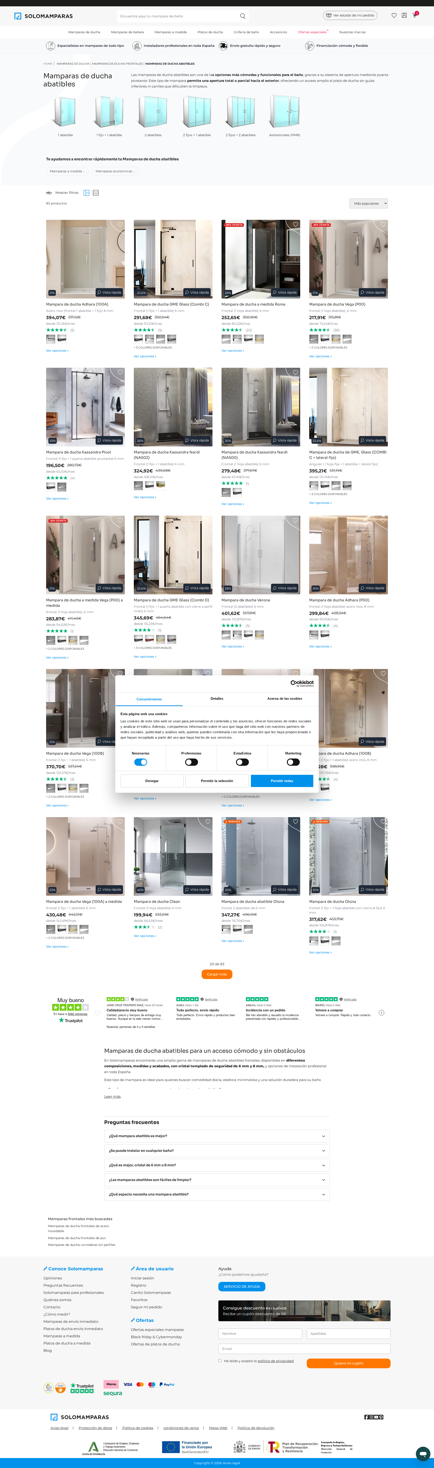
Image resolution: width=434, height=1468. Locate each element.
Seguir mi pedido (146, 1307)
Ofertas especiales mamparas (157, 1330)
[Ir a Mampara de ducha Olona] (348, 856)
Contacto (51, 1307)
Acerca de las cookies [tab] (284, 698)
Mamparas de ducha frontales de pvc (77, 1238)
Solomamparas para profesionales (73, 1292)
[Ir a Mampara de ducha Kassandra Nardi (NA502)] (173, 407)
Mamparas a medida (171, 32)
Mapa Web (218, 1428)
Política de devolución (256, 1428)
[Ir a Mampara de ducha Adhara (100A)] (85, 259)
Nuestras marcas (352, 32)
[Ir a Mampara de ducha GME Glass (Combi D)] (173, 555)
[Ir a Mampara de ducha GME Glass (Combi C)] (173, 259)
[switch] (191, 762)
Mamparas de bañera (127, 32)
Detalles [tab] (217, 698)
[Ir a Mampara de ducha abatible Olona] (261, 856)
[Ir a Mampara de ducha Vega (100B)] (85, 708)
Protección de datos (95, 1428)
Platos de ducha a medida (66, 1343)
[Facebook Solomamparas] (366, 1417)
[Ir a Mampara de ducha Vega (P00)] (348, 259)
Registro (138, 1285)
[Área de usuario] (404, 15)
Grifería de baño (246, 32)
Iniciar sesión (142, 1278)
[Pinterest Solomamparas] (381, 1417)
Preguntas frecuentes (63, 1285)
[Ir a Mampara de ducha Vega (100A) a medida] (85, 856)
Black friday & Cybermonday (156, 1337)
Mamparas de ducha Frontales (117, 63)
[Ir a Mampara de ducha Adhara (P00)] (348, 555)
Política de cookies (137, 1428)
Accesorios (278, 32)
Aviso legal (59, 1428)
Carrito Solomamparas (151, 1292)
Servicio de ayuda (242, 1286)
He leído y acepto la (259, 1361)
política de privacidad (276, 1361)
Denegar (152, 781)
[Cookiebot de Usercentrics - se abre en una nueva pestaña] (294, 683)
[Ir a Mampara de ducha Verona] (261, 555)
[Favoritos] (394, 14)
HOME (47, 63)
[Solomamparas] (134, 1417)
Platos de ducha (210, 32)
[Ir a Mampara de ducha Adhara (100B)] (348, 708)
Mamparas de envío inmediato (70, 1321)
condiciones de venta (181, 1428)
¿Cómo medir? (56, 1314)
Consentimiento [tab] (149, 699)
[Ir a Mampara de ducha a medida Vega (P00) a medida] (85, 555)
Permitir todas (282, 781)
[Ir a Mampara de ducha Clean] (173, 856)
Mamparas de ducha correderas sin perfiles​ (81, 1245)
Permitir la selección (217, 781)
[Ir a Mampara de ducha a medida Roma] (261, 259)
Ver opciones (57, 350)
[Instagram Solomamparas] (371, 1417)
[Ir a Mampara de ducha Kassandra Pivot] (85, 407)
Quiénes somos (57, 1300)
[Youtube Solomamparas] (376, 1417)
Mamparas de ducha (84, 32)
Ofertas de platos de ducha (155, 1344)
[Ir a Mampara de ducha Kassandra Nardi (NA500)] (261, 407)
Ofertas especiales (312, 32)
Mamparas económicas (114, 171)
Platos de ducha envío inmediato (73, 1329)
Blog (47, 1350)
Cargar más (217, 974)
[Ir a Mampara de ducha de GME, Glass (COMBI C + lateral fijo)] (348, 407)
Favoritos (139, 1300)
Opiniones (52, 1278)
